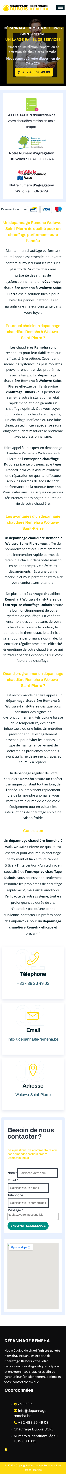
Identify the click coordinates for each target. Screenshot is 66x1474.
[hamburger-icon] (60, 7)
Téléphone (15, 1195)
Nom (12, 1173)
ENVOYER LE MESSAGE (28, 1225)
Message (15, 1210)
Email (13, 1180)
